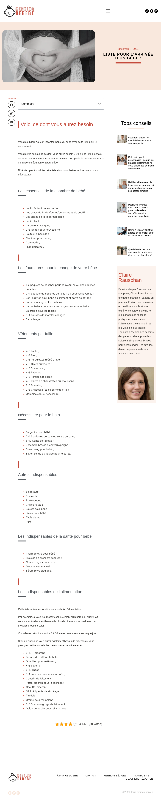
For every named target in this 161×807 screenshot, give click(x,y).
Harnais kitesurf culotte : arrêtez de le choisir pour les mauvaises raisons (140, 233)
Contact (91, 775)
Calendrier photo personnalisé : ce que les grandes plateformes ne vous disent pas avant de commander (141, 163)
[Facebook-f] (151, 11)
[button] (107, 11)
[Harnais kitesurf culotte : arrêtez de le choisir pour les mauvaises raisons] (122, 235)
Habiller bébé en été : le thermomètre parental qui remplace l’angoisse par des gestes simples (141, 186)
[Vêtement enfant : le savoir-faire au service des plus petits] (122, 143)
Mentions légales (115, 775)
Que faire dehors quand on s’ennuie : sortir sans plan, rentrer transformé (140, 252)
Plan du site (141, 775)
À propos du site (67, 775)
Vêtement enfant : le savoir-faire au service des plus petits (139, 140)
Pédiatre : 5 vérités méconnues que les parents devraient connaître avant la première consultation (139, 210)
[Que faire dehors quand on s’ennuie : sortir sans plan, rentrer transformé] (122, 254)
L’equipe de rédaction (139, 779)
